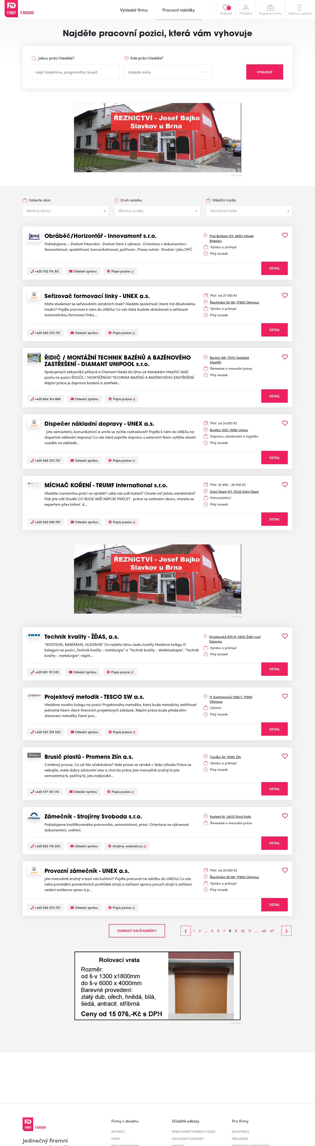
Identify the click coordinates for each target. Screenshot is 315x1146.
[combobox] (66, 211)
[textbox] (66, 210)
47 (272, 930)
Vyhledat (265, 72)
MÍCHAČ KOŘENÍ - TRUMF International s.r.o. (106, 486)
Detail (274, 268)
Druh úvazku (131, 200)
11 (249, 930)
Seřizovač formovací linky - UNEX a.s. (97, 296)
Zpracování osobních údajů (193, 1131)
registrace (240, 1131)
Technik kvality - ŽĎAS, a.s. (82, 637)
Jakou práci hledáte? (55, 58)
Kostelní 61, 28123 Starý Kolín (230, 816)
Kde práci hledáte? (146, 58)
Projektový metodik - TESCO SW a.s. (94, 697)
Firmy (115, 1138)
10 (242, 930)
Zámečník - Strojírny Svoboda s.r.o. (93, 817)
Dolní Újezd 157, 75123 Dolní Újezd (234, 491)
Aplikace (118, 1131)
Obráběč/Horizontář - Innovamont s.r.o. (101, 236)
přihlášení (240, 1138)
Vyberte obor (39, 200)
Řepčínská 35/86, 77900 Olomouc (234, 302)
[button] (78, 985)
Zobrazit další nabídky (137, 930)
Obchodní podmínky (188, 1138)
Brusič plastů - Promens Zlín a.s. (89, 757)
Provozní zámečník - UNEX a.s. (87, 871)
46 (264, 930)
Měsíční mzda (223, 200)
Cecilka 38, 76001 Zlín (225, 756)
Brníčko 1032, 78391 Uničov (229, 430)
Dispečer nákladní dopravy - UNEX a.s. (100, 424)
